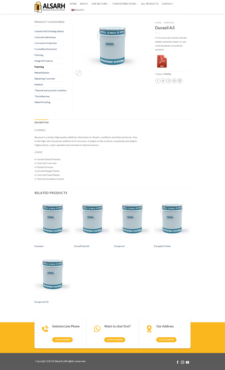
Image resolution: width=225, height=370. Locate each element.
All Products (149, 3)
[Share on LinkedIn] (179, 80)
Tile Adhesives (42, 96)
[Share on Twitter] (163, 80)
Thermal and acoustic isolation (50, 90)
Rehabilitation (41, 72)
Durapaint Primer (162, 246)
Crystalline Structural (45, 48)
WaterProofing (42, 102)
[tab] (41, 122)
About (84, 3)
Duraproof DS (41, 302)
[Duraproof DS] (52, 276)
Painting (169, 22)
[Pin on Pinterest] (174, 80)
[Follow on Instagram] (182, 362)
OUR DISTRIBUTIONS (124, 3)
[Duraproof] (132, 220)
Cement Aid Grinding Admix (49, 31)
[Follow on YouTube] (187, 362)
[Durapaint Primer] (172, 220)
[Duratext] (52, 220)
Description (41, 122)
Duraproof (119, 246)
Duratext (38, 246)
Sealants (38, 84)
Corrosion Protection (45, 43)
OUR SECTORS (99, 3)
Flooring (38, 54)
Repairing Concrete (44, 78)
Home (158, 22)
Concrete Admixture (45, 37)
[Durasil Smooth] (92, 220)
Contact (167, 3)
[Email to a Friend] (168, 80)
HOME (73, 3)
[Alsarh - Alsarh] (49, 6)
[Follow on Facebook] (177, 362)
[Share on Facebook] (157, 80)
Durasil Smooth (81, 246)
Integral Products (43, 60)
